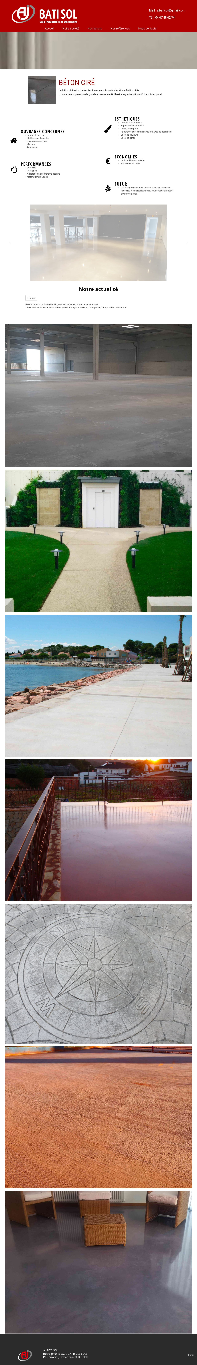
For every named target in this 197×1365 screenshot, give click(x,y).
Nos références (120, 28)
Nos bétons (95, 28)
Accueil (49, 28)
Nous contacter (147, 28)
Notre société (70, 28)
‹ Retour (31, 297)
